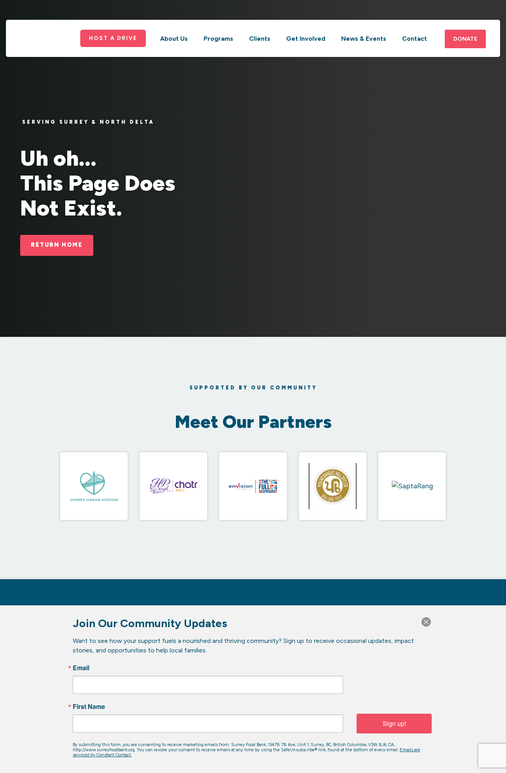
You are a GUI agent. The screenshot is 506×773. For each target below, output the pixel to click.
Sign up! (394, 723)
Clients (259, 38)
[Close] (426, 622)
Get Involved (305, 38)
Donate (465, 39)
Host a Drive (113, 38)
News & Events (363, 38)
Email (81, 668)
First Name (89, 706)
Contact (414, 38)
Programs (218, 38)
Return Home (57, 244)
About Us (174, 38)
